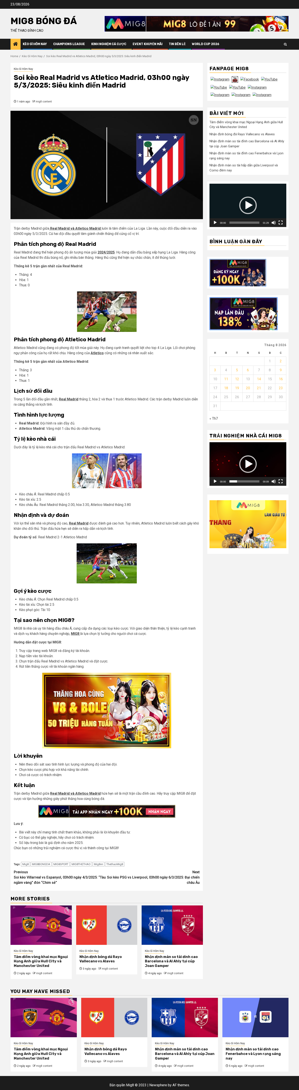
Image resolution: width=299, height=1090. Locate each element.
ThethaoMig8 (114, 864)
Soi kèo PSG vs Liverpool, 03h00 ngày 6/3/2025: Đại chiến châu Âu (153, 877)
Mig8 (25, 864)
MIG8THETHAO (81, 864)
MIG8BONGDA (41, 864)
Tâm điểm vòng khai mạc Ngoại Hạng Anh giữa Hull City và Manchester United (41, 961)
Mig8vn (98, 864)
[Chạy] (215, 222)
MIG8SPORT (60, 864)
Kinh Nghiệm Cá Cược (108, 44)
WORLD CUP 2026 (205, 44)
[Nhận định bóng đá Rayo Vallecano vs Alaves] (106, 925)
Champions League (69, 44)
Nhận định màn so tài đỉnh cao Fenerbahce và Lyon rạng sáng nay (253, 1053)
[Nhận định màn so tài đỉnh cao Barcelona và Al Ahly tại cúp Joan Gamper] (172, 925)
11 (226, 379)
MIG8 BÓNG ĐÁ (44, 21)
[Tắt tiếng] (273, 222)
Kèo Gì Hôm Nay (35, 44)
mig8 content (44, 101)
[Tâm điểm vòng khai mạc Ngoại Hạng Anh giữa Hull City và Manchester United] (41, 925)
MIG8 (75, 634)
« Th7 (213, 418)
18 (226, 388)
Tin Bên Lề (177, 44)
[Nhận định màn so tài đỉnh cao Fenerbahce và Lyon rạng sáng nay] (255, 1017)
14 (259, 379)
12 (237, 379)
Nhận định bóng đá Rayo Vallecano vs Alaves (100, 959)
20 (248, 388)
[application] (247, 205)
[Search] (285, 44)
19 (237, 388)
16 (281, 379)
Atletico (97, 353)
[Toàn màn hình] (280, 222)
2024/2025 (106, 252)
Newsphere (158, 1085)
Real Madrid (68, 399)
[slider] (244, 223)
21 (259, 388)
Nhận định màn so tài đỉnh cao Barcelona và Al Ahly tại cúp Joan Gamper (171, 961)
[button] (248, 205)
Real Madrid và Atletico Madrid (75, 228)
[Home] (15, 44)
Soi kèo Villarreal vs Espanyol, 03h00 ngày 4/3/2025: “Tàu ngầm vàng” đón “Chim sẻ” (60, 877)
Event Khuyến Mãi (147, 44)
